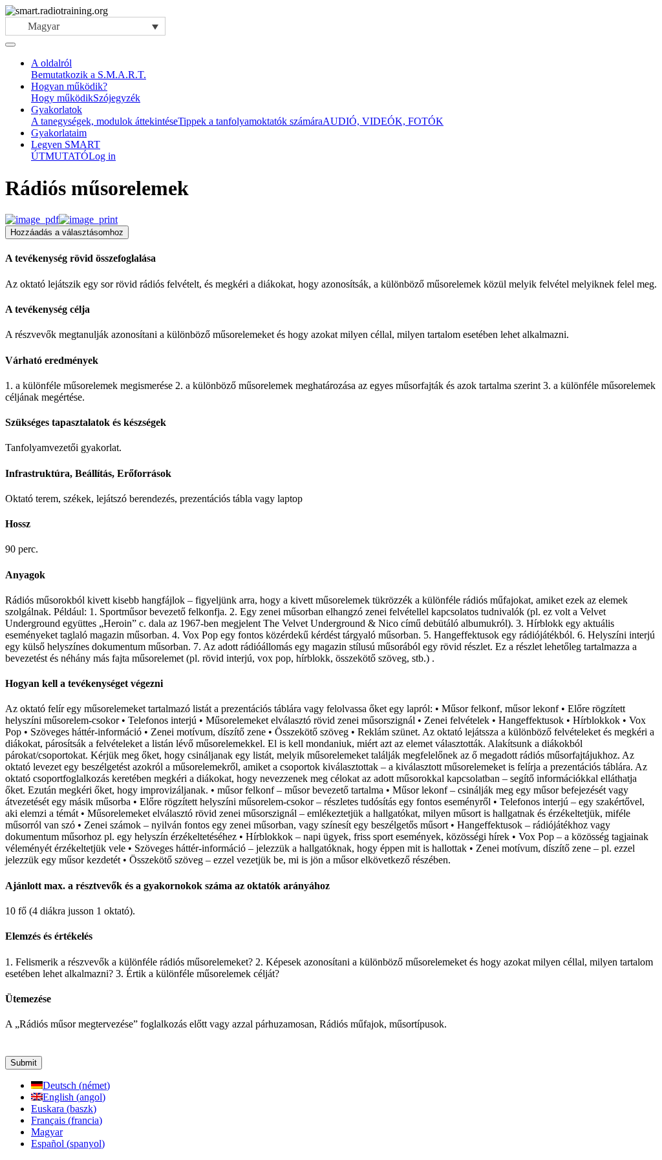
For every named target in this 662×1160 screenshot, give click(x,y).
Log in (102, 156)
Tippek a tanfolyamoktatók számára (250, 121)
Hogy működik (62, 97)
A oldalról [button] (51, 63)
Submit (23, 1063)
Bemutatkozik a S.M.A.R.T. (88, 74)
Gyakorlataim (59, 132)
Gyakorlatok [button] (56, 109)
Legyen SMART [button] (65, 144)
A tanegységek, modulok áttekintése (104, 121)
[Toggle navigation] (10, 45)
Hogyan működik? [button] (69, 86)
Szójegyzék (116, 97)
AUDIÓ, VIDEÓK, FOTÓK (383, 121)
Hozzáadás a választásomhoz (66, 232)
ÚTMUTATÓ (60, 156)
